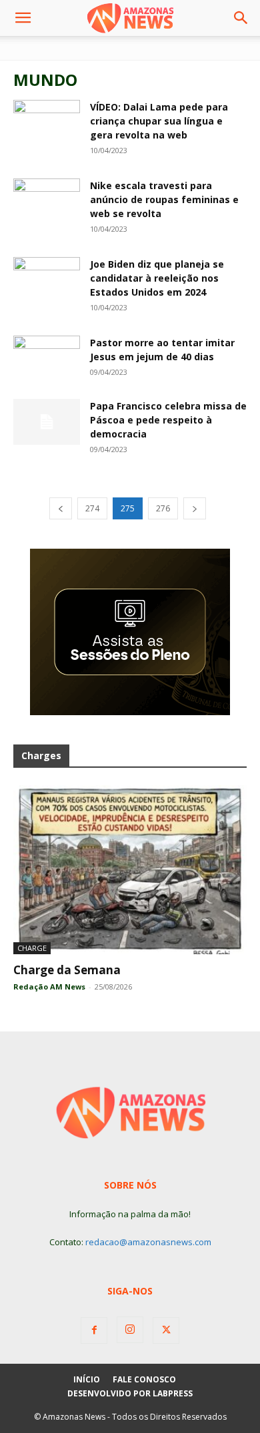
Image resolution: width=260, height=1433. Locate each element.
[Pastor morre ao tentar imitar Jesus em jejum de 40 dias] (46, 358)
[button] (22, 18)
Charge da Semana (67, 970)
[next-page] (194, 508)
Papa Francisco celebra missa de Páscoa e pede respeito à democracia (168, 420)
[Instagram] (130, 1329)
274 (92, 508)
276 (163, 508)
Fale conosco (144, 1379)
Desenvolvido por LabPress (130, 1393)
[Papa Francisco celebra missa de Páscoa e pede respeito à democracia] (46, 422)
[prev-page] (60, 508)
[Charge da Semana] (130, 869)
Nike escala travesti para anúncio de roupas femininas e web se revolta (164, 199)
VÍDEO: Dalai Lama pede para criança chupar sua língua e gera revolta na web (159, 121)
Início (86, 1379)
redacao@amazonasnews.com (148, 1242)
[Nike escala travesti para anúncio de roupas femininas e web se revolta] (46, 198)
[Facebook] (94, 1330)
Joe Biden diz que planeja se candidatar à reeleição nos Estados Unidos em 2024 (157, 278)
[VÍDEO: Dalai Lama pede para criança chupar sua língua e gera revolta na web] (46, 117)
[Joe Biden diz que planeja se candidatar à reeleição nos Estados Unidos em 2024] (46, 277)
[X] (166, 1330)
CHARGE (32, 948)
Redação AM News (49, 987)
